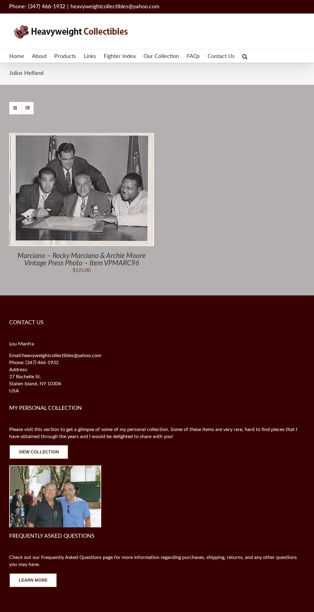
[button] (244, 56)
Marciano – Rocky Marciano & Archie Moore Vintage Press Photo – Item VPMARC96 (81, 259)
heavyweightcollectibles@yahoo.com (115, 7)
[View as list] (27, 108)
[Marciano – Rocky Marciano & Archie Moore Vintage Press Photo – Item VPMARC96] (81, 136)
